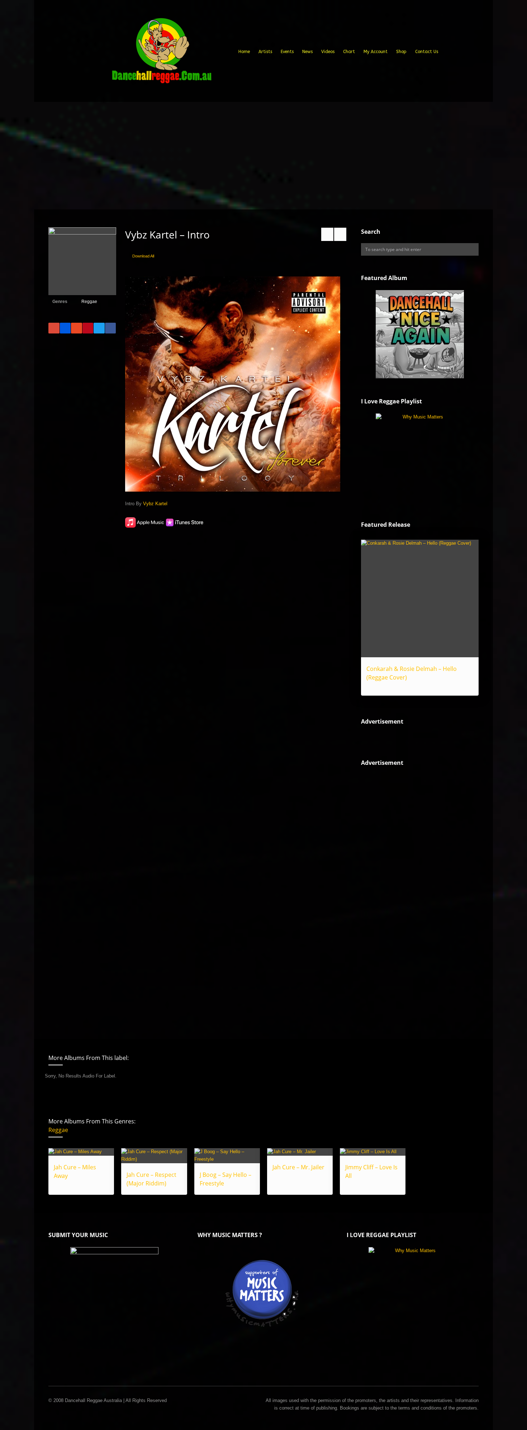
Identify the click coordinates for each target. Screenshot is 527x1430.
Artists (265, 51)
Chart (349, 51)
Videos (327, 51)
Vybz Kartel (155, 503)
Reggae (89, 301)
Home (244, 51)
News (307, 51)
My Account (376, 51)
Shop (401, 51)
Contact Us (426, 51)
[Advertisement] (263, 155)
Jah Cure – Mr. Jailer (298, 1167)
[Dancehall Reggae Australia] (161, 53)
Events (287, 51)
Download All (143, 256)
